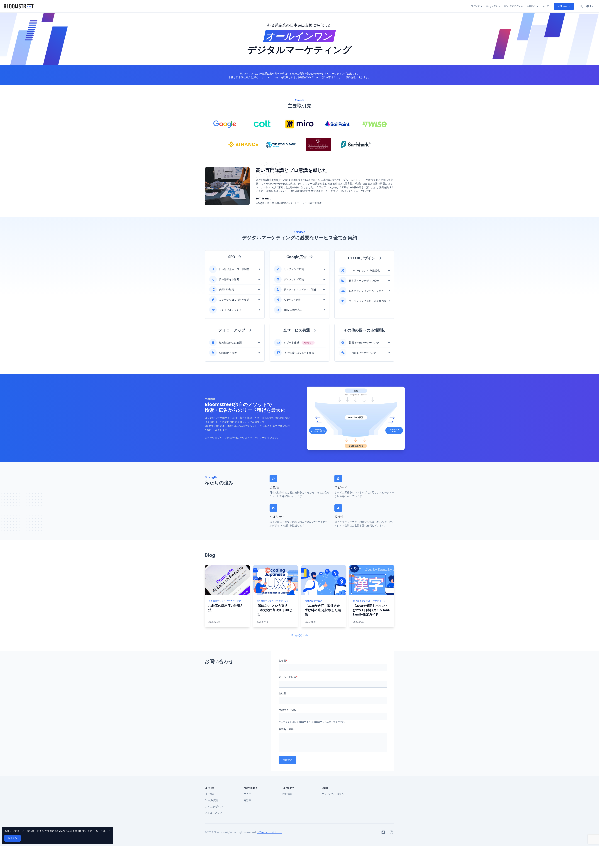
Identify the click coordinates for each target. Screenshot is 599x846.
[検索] (581, 6)
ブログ (545, 6)
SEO (231, 256)
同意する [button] (12, 838)
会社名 (282, 693)
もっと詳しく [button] (102, 831)
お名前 (283, 660)
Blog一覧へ (297, 635)
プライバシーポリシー (333, 794)
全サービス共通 (296, 330)
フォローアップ (231, 330)
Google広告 (492, 6)
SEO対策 (475, 6)
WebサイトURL (287, 709)
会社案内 (531, 6)
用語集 (247, 800)
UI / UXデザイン (512, 6)
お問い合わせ (563, 6)
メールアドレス (288, 677)
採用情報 (287, 794)
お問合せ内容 (286, 729)
